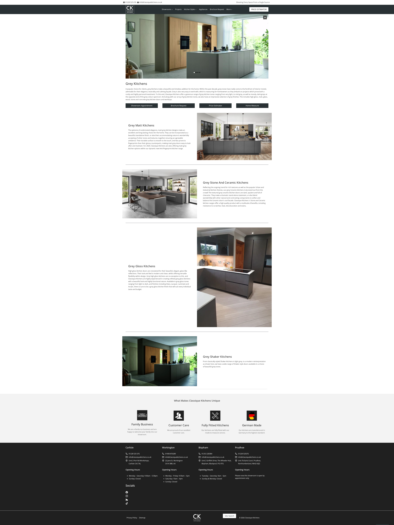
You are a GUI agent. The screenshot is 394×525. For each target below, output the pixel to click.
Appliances (203, 9)
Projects (178, 9)
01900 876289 (170, 454)
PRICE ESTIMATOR (259, 9)
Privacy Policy (132, 518)
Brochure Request (217, 9)
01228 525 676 (134, 454)
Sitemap (142, 518)
